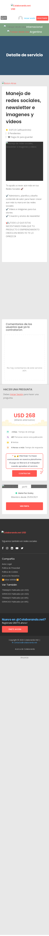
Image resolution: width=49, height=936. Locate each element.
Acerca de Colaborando (25, 649)
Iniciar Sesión (16, 394)
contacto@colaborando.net (25, 642)
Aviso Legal (7, 564)
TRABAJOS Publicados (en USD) (15, 590)
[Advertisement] (24, 290)
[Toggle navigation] (4, 18)
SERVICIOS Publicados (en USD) (15, 594)
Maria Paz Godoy (25, 493)
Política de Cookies (10, 572)
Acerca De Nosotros (10, 576)
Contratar (24, 473)
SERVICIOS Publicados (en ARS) (15, 602)
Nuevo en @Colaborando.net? (24, 620)
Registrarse (42, 18)
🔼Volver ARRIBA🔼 (10, 580)
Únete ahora (14, 629)
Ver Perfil (24, 506)
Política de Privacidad (11, 568)
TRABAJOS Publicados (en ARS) (15, 598)
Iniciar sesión (29, 18)
